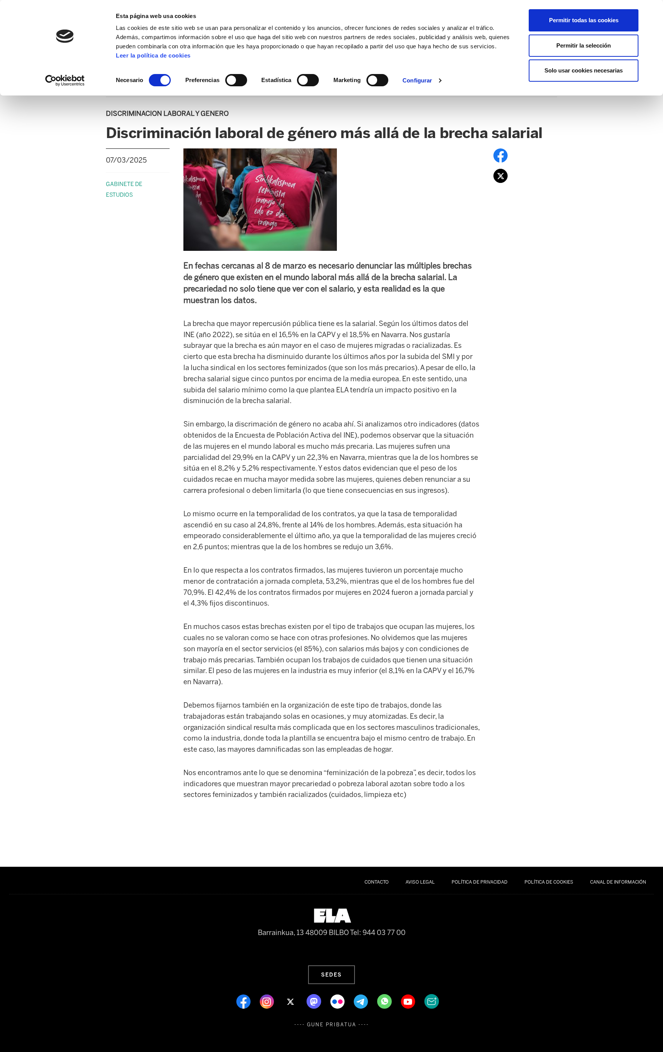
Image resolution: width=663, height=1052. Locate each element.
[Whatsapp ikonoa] (385, 1001)
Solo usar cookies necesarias (583, 70)
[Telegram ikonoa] (361, 1001)
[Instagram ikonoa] (267, 1001)
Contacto (376, 882)
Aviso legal (420, 882)
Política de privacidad (480, 882)
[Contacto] (432, 1001)
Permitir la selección (583, 45)
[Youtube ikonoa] (409, 1001)
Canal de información (618, 882)
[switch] (236, 80)
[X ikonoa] (291, 1001)
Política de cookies (548, 882)
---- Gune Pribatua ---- (331, 1024)
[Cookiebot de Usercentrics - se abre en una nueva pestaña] (65, 80)
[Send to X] (500, 175)
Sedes (331, 974)
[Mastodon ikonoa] (315, 1001)
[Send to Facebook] (500, 155)
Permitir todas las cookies (583, 20)
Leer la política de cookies (153, 55)
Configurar (417, 80)
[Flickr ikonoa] (338, 1001)
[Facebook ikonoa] (244, 1001)
